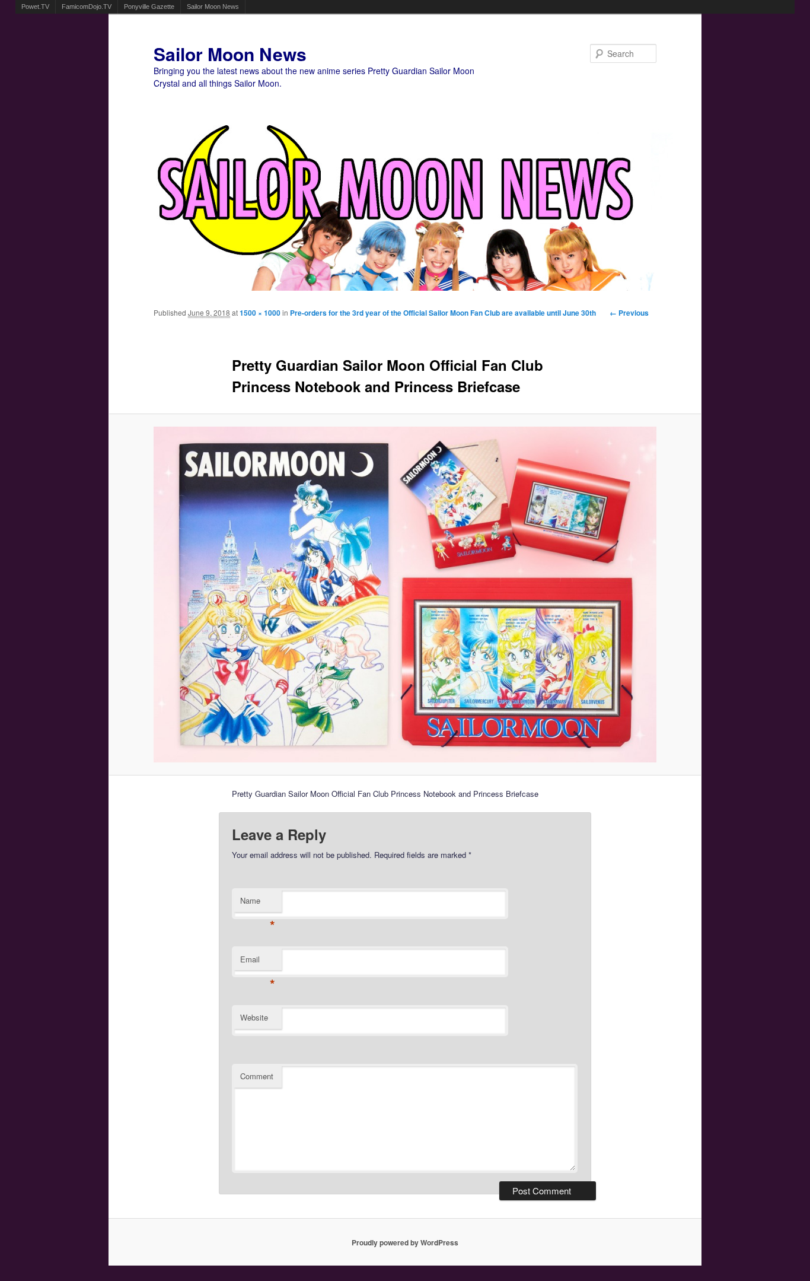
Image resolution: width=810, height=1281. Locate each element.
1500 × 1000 (260, 312)
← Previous (629, 312)
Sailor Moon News (213, 6)
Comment (256, 1076)
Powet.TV (35, 6)
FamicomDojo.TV (86, 6)
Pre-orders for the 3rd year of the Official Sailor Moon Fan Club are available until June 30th (443, 312)
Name (257, 903)
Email (257, 962)
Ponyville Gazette (149, 6)
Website (254, 1017)
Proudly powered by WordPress (405, 1242)
